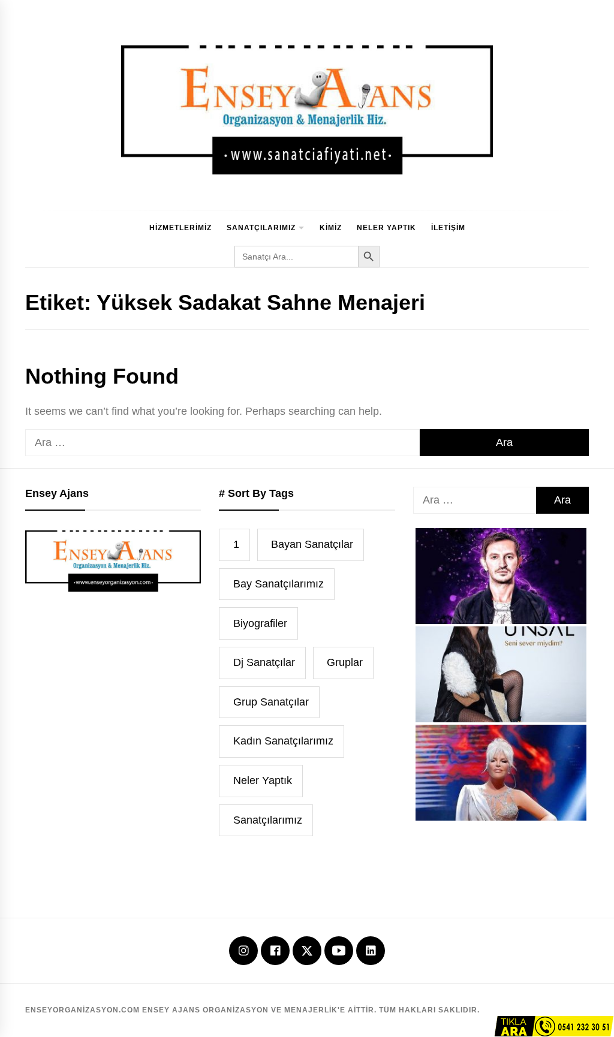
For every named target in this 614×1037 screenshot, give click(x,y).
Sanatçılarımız (261, 228)
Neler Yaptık (386, 228)
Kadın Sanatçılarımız (283, 741)
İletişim (448, 228)
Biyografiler (260, 623)
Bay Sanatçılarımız (278, 584)
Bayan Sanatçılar (312, 544)
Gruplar (345, 662)
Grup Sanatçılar (271, 702)
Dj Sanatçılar (264, 662)
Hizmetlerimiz (180, 228)
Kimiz (331, 228)
